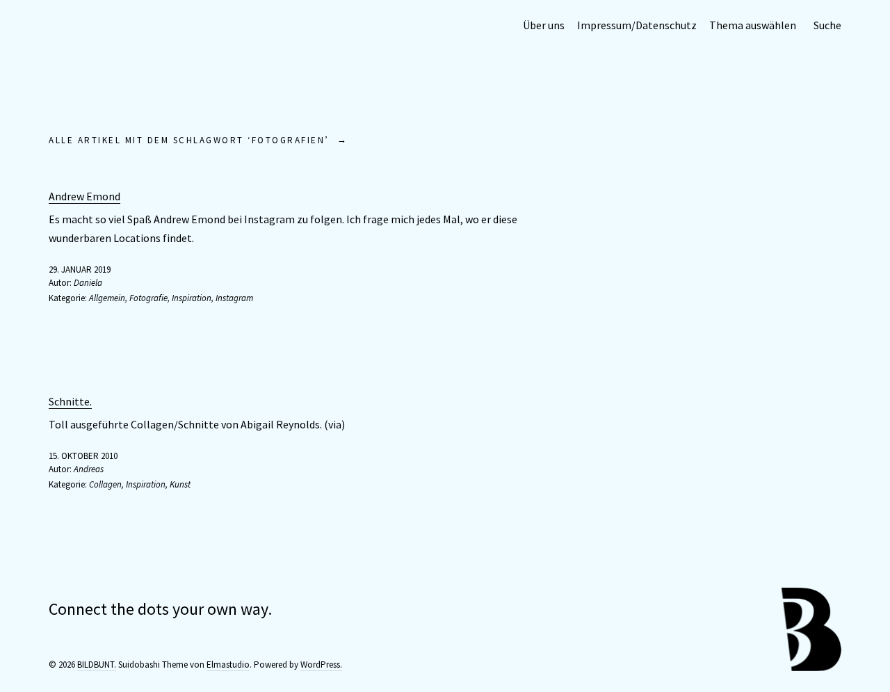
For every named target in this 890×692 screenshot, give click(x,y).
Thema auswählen (752, 25)
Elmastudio (228, 664)
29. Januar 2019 (80, 269)
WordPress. (321, 664)
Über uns (544, 25)
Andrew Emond (84, 196)
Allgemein (107, 298)
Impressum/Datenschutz (637, 25)
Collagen (105, 484)
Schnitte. (70, 401)
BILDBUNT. (96, 664)
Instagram (234, 298)
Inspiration (191, 298)
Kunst (180, 484)
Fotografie (148, 298)
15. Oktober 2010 (83, 456)
